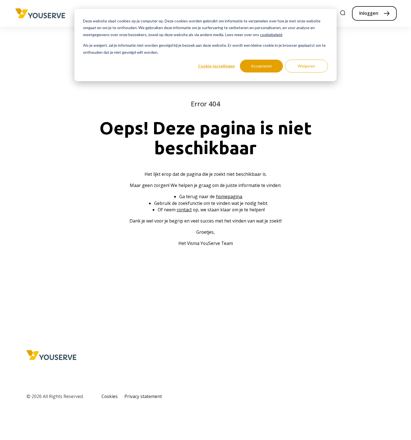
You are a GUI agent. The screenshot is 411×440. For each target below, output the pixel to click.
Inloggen (368, 13)
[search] (343, 13)
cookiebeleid (271, 34)
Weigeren (306, 66)
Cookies (109, 396)
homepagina (229, 196)
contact (184, 210)
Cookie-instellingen (216, 66)
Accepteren (261, 66)
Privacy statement (143, 396)
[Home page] (40, 13)
